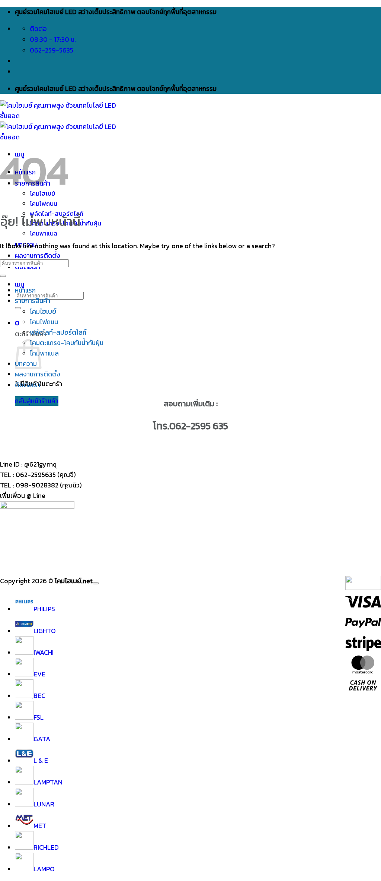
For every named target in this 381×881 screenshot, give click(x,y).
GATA (41, 739)
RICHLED (46, 847)
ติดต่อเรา (27, 385)
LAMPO (44, 869)
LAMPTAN (48, 782)
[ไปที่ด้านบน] (96, 583)
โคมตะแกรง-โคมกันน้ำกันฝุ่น (66, 343)
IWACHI (43, 652)
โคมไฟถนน (43, 203)
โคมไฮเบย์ (43, 311)
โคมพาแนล (43, 233)
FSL (38, 717)
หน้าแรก (25, 290)
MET (39, 826)
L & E (40, 760)
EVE (39, 674)
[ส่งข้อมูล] (18, 308)
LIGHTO (44, 631)
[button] (19, 284)
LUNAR (43, 804)
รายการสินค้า (32, 301)
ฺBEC (39, 696)
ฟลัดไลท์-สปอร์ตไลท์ (58, 332)
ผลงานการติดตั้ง (37, 255)
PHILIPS (44, 609)
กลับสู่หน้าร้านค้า (36, 401)
